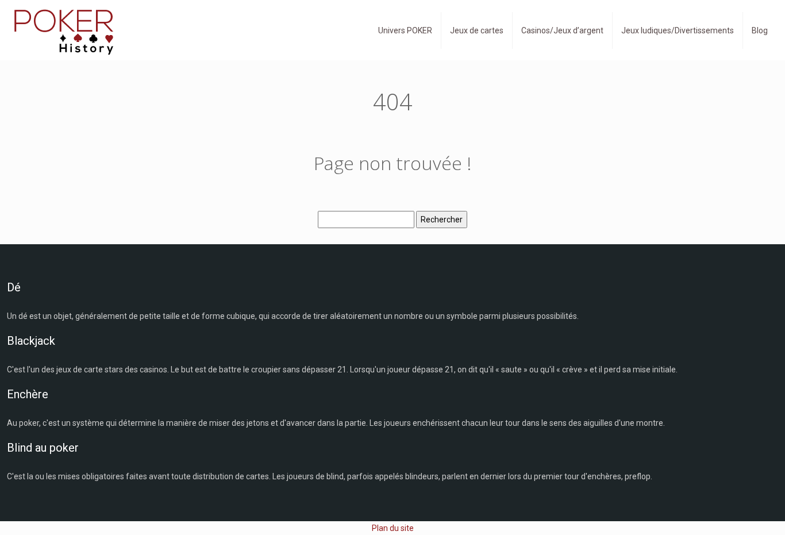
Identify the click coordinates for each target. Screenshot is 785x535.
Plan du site (393, 528)
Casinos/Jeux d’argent (562, 30)
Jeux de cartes (476, 30)
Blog (760, 30)
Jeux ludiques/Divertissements (677, 30)
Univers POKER (405, 30)
